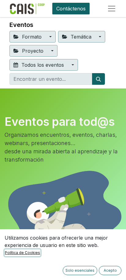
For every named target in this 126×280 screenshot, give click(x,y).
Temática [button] (81, 37)
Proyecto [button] (32, 51)
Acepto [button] (110, 270)
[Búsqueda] (98, 79)
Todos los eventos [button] (42, 65)
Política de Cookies (22, 252)
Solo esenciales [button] (79, 270)
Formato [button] (31, 37)
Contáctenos (71, 9)
